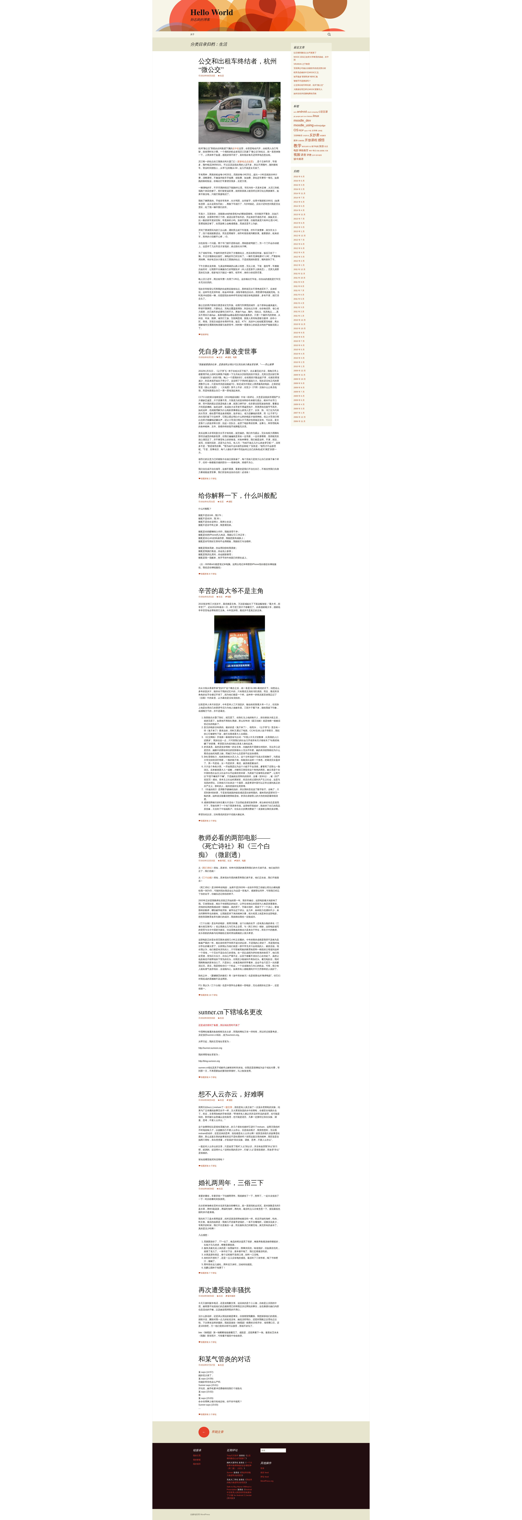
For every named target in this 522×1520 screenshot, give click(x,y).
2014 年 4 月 (299, 210)
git (294, 116)
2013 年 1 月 (299, 231)
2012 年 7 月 (299, 240)
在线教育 (323, 135)
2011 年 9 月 (299, 282)
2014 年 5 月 (299, 206)
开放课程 (311, 140)
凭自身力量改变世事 (227, 351)
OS (296, 130)
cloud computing (312, 112)
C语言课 (323, 111)
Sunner (230, 1472)
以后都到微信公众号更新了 (305, 53)
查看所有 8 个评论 (208, 574)
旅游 (321, 146)
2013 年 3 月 (299, 227)
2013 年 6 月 (299, 223)
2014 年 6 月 (299, 202)
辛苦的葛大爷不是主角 (231, 590)
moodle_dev (302, 120)
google (298, 116)
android (302, 111)
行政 (326, 150)
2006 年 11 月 (299, 421)
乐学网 (314, 131)
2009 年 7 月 (299, 392)
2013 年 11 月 (299, 214)
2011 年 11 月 (299, 274)
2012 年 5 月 (299, 248)
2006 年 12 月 (300, 417)
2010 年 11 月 (299, 324)
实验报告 (301, 140)
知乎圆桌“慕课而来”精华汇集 (306, 77)
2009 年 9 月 (299, 383)
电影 (235, 357)
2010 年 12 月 (300, 320)
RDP (301, 130)
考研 (310, 150)
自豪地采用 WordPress (200, 1514)
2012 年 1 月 (299, 265)
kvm (305, 116)
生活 (222, 76)
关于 (192, 34)
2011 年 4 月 (299, 303)
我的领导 (197, 1464)
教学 (238, 861)
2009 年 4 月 (299, 404)
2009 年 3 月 (299, 409)
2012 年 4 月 (299, 252)
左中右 (235, 148)
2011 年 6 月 (299, 295)
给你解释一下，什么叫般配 (237, 495)
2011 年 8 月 (299, 286)
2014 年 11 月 (299, 193)
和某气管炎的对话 (224, 1358)
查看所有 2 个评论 (208, 478)
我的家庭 (197, 1460)
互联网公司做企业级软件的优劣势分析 (310, 68)
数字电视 (315, 146)
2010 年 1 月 (299, 366)
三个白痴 (207, 877)
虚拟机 (322, 150)
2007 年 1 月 (299, 413)
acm (295, 112)
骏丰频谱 (231, 1296)
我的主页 (197, 1455)
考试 (314, 151)
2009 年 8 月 (299, 387)
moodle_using (303, 125)
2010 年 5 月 (299, 349)
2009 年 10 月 (300, 379)
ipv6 (302, 116)
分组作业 (306, 135)
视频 (297, 154)
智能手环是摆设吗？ (302, 81)
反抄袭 (314, 135)
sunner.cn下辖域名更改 (230, 1011)
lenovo (309, 116)
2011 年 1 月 (299, 316)
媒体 (296, 140)
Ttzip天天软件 (233, 1455)
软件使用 (319, 155)
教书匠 (223, 861)
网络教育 (303, 150)
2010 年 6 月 (299, 345)
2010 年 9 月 (299, 333)
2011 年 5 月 (299, 299)
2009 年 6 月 (299, 396)
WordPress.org (266, 1481)
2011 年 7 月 (299, 290)
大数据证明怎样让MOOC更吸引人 (308, 89)
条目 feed (264, 1472)
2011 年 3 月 (299, 307)
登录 (262, 1468)
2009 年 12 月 (300, 371)
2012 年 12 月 (300, 236)
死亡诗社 (207, 868)
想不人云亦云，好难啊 (231, 1093)
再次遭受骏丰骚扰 (224, 1289)
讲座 (303, 154)
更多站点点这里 (245, 161)
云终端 (320, 130)
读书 (313, 155)
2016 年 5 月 (299, 181)
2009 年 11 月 (299, 375)
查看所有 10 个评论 (209, 995)
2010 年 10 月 (300, 328)
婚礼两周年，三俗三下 (231, 1182)
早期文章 (212, 1432)
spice (306, 130)
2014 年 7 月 (299, 198)
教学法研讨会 (306, 146)
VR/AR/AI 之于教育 (302, 64)
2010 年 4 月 (299, 354)
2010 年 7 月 (299, 341)
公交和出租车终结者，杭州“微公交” (237, 65)
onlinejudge (319, 125)
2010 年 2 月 (299, 362)
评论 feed (264, 1477)
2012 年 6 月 (299, 244)
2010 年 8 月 (299, 337)
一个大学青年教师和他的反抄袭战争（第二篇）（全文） (239, 1465)
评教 (309, 154)
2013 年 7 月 (299, 219)
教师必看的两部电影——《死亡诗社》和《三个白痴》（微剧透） (234, 846)
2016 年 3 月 (299, 185)
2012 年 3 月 (299, 257)
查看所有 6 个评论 (208, 1077)
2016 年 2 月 (299, 189)
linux (316, 116)
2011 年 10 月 (299, 278)
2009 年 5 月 (299, 400)
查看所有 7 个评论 (208, 1273)
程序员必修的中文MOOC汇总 (306, 72)
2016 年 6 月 (299, 176)
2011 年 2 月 (299, 311)
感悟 (229, 357)
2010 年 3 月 (299, 358)
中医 (309, 130)
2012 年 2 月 (299, 261)
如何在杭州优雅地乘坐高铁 (305, 93)
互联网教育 (298, 135)
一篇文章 (227, 1107)
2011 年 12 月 (299, 269)
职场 (317, 150)
